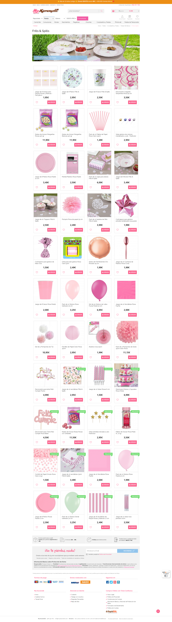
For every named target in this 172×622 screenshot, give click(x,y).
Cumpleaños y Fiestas (104, 22)
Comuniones (82, 18)
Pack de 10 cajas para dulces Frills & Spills (98, 177)
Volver (36, 26)
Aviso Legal (111, 594)
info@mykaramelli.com (61, 618)
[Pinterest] (114, 582)
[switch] (166, 576)
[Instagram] (118, 582)
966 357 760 (136, 5)
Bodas (57, 22)
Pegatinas (76, 22)
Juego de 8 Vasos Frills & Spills (99, 92)
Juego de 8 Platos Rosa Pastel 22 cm (45, 177)
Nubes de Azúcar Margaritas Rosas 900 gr (44, 135)
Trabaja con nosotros (77, 597)
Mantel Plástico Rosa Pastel (71, 177)
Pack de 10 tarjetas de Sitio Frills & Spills (98, 220)
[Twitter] (111, 582)
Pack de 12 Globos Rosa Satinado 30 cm (70, 305)
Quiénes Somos (45, 5)
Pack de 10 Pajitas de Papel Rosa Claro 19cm (98, 135)
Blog (38, 5)
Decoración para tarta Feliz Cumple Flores (44, 390)
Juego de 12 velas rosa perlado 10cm (123, 517)
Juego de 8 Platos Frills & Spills (70, 92)
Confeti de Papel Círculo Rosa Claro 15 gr (45, 475)
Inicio (34, 5)
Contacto (52, 5)
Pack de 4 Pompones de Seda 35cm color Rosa (126, 347)
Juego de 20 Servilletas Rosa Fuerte (126, 305)
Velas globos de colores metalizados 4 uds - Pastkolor (126, 135)
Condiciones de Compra (115, 599)
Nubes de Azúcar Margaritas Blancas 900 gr (71, 135)
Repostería (36, 18)
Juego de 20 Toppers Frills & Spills (44, 220)
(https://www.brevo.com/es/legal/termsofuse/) (69, 565)
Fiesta (46, 18)
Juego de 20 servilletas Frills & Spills (72, 390)
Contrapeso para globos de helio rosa (44, 262)
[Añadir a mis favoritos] (37, 102)
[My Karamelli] (45, 11)
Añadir (52, 102)
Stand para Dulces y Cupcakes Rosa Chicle (126, 390)
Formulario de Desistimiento (116, 605)
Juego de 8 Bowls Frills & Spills (124, 177)
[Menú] (169, 571)
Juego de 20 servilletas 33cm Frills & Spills (72, 475)
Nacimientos (66, 22)
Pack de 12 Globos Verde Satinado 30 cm (70, 517)
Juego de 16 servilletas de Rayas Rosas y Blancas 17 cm (99, 517)
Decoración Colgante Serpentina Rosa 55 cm (124, 92)
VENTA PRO (71, 18)
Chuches (88, 22)
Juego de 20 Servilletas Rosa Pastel (99, 475)
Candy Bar (37, 22)
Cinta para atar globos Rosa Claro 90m (71, 262)
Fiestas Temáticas (125, 26)
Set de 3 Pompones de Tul (44, 347)
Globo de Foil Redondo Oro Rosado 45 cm (98, 262)
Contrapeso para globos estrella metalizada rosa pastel (126, 220)
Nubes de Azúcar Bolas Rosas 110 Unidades (72, 432)
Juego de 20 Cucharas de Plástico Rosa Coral (124, 262)
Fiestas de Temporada (132, 22)
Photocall (118, 22)
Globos (57, 18)
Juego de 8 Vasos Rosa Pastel (45, 304)
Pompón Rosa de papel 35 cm (72, 219)
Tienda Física (60, 5)
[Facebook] (107, 582)
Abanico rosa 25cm (95, 347)
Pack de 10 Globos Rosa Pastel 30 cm (124, 475)
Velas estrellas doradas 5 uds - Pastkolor (99, 432)
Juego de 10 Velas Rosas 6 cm (99, 389)
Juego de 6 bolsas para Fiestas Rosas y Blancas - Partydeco (43, 93)
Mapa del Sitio (75, 601)
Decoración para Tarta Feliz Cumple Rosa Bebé (44, 432)
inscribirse (128, 551)
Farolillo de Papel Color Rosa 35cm (72, 347)
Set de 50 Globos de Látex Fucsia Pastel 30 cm (98, 305)
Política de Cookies (113, 608)
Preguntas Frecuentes (77, 599)
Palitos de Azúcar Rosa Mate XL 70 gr (125, 432)
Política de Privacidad (105, 554)
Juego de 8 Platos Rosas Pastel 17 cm (43, 517)
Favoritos (137, 19)
